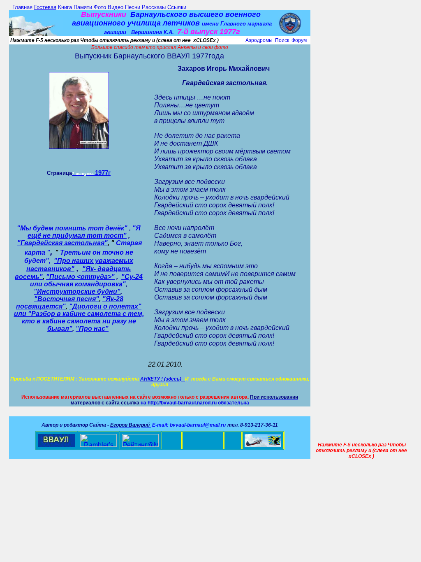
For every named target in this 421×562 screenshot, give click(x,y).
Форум (299, 40)
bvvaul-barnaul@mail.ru (198, 425)
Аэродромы (259, 40)
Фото (100, 7)
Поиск (282, 40)
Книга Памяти (75, 7)
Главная (22, 7)
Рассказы (154, 7)
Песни (132, 7)
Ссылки (176, 7)
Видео (115, 7)
